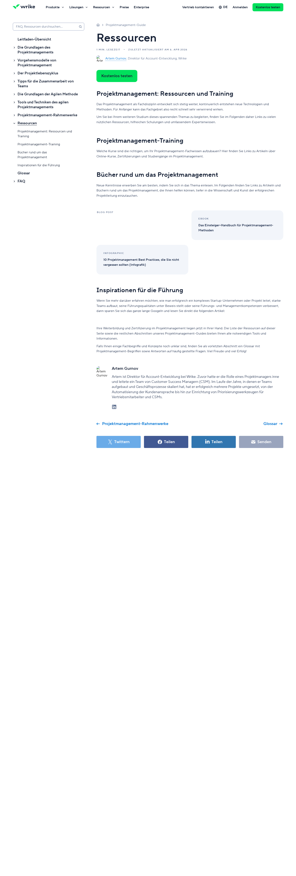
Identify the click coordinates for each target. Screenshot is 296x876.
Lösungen (76, 7)
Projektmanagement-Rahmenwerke (47, 115)
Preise (124, 7)
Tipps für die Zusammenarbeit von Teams (46, 83)
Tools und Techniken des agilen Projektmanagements (43, 104)
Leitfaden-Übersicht (34, 39)
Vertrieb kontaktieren (198, 7)
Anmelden (240, 7)
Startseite (98, 24)
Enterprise (141, 7)
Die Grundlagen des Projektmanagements (35, 50)
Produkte (53, 7)
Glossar (24, 173)
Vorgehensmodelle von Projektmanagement (37, 63)
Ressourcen (101, 7)
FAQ (21, 181)
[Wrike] (25, 7)
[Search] (80, 26)
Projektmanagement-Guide (126, 25)
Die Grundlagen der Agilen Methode (48, 94)
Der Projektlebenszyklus (38, 73)
